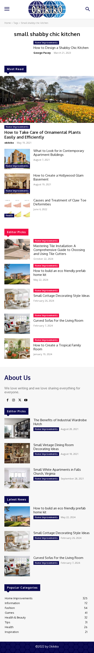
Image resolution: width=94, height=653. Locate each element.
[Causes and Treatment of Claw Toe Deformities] (17, 208)
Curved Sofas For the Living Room (58, 320)
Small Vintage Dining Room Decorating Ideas (53, 447)
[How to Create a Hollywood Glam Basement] (17, 184)
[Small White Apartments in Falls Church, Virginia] (17, 478)
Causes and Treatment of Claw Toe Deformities (59, 202)
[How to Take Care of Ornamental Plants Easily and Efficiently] (47, 99)
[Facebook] (7, 400)
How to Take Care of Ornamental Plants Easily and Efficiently (42, 134)
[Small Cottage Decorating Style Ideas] (17, 299)
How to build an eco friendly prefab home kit (59, 273)
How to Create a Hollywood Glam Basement (58, 177)
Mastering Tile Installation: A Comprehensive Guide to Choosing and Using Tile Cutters (59, 250)
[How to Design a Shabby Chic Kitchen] (17, 51)
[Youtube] (26, 400)
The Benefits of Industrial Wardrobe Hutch (60, 422)
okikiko (9, 142)
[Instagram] (13, 400)
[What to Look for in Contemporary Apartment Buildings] (17, 159)
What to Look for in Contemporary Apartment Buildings (58, 153)
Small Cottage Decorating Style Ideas (61, 296)
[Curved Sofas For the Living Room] (17, 324)
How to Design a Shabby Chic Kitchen (61, 48)
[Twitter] (20, 400)
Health (9, 215)
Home (7, 22)
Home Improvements (17, 126)
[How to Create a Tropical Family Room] (17, 348)
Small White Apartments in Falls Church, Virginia (57, 471)
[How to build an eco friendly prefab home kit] (17, 274)
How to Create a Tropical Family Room (57, 347)
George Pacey (42, 52)
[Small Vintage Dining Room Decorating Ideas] (17, 453)
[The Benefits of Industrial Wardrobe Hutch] (17, 428)
